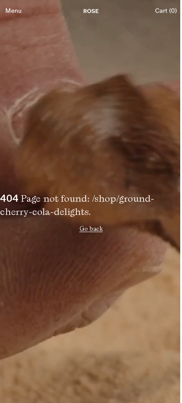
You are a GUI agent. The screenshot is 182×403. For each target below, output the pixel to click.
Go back (91, 229)
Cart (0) (166, 11)
